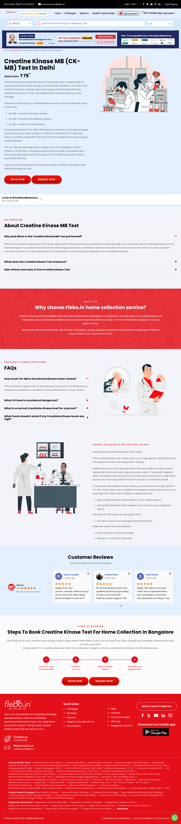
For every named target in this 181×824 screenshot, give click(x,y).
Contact (115, 713)
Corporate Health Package (113, 795)
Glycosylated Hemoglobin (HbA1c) (52, 765)
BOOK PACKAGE (105, 36)
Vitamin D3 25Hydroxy (19, 765)
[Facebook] (142, 715)
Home (6, 50)
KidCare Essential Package (60, 797)
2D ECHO (93, 771)
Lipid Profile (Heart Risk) (117, 765)
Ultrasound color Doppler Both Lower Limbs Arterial (35, 788)
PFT (131, 768)
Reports (71, 717)
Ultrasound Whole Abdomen (70, 771)
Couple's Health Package (105, 792)
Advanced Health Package (75, 792)
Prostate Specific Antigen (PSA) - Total (149, 788)
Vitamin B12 (158, 762)
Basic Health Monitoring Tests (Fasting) (141, 792)
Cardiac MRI (39, 782)
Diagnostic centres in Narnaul (134, 805)
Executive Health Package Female (25, 797)
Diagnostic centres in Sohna (120, 802)
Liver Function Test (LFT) (100, 762)
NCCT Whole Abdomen (20, 785)
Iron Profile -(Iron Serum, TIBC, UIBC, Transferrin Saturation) (96, 768)
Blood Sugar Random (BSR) (87, 765)
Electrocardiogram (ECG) (49, 768)
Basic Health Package (46, 792)
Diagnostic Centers (121, 725)
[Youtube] (156, 715)
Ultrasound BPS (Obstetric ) (83, 785)
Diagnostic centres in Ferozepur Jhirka (28, 805)
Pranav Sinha (120, 574)
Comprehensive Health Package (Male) (75, 795)
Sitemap (115, 721)
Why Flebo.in (74, 726)
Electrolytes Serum (116, 774)
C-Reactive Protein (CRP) (149, 768)
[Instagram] (170, 715)
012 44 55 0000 (26, 4)
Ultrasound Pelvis (110, 785)
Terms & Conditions (143, 818)
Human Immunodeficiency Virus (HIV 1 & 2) (30, 776)
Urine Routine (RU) (75, 762)
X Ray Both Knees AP (77, 782)
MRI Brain (97, 779)
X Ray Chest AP (56, 782)
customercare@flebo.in (53, 4)
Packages (72, 709)
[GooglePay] (156, 731)
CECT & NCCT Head (123, 782)
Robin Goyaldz (80, 574)
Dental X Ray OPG (101, 782)
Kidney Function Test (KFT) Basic (132, 762)
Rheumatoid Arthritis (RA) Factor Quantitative (32, 774)
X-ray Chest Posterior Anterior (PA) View (32, 771)
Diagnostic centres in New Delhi (51, 802)
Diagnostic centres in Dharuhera (68, 805)
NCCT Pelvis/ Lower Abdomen (50, 785)
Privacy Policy (162, 818)
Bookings (72, 713)
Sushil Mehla (160, 574)
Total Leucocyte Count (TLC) (75, 779)
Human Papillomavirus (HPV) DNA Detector (81, 774)
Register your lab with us (80, 721)
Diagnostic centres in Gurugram (61, 808)
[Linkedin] (163, 715)
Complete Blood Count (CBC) (47, 762)
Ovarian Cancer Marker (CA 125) (117, 771)
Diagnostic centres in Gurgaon (87, 802)
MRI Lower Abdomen (149, 779)
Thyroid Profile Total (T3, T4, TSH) (149, 765)
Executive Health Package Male (146, 795)
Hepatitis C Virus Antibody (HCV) (118, 776)
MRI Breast (130, 779)
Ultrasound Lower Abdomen (79, 788)
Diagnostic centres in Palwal (96, 808)
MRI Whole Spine (113, 779)
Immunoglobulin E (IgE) (20, 768)
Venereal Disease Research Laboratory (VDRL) (32, 779)
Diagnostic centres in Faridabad (25, 808)
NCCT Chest (142, 782)
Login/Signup (171, 4)
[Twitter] (149, 715)
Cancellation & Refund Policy (116, 818)
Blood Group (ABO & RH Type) (144, 774)
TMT (168, 768)
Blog (113, 708)
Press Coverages (120, 717)
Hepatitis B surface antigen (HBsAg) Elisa (77, 776)
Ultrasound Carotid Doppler (111, 788)
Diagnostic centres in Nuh (102, 805)
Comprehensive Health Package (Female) (30, 795)
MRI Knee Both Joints (19, 782)
